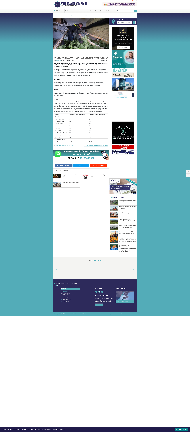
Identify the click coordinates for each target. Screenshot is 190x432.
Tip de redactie (100, 165)
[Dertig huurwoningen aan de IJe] (114, 215)
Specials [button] (86, 10)
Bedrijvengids (68, 10)
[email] (188, 175)
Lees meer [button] (62, 429)
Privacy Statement (131, 313)
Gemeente (75, 10)
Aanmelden (99, 305)
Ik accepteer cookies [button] (181, 429)
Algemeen (61, 10)
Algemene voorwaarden (114, 313)
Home (56, 15)
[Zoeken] (135, 11)
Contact (108, 10)
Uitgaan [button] (96, 10)
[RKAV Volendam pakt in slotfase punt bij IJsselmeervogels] (114, 227)
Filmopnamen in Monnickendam (70, 182)
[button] (54, 270)
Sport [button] (91, 10)
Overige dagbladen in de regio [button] (123, 301)
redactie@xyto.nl (67, 299)
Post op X (81, 165)
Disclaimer (123, 313)
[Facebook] (96, 291)
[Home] (54, 11)
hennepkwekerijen (68, 145)
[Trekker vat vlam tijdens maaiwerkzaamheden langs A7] (114, 221)
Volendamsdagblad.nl (74, 3)
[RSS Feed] (102, 291)
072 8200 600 (66, 297)
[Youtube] (99, 291)
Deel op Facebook (64, 165)
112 (57, 10)
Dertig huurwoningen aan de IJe (127, 213)
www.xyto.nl (66, 301)
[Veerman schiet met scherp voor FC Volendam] (114, 209)
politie (56, 145)
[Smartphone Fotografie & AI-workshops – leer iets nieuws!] (114, 234)
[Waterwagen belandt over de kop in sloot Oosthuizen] (114, 202)
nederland (61, 145)
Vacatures (102, 10)
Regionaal (81, 10)
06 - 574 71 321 (87, 158)
